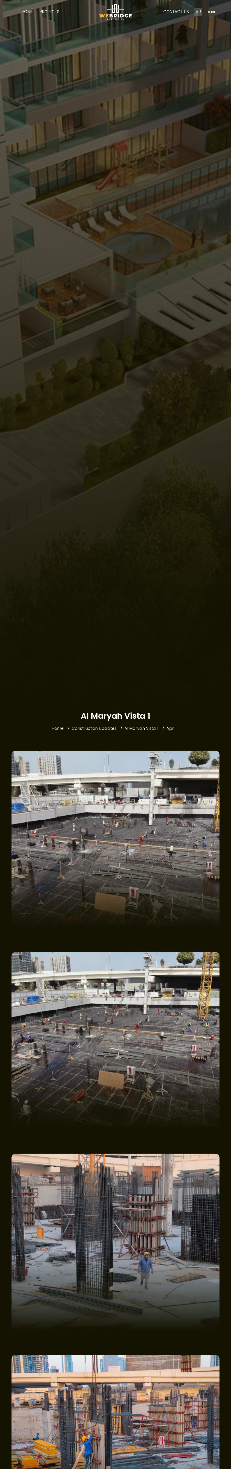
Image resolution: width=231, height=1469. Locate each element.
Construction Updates (94, 728)
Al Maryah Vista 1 (141, 728)
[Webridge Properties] (115, 12)
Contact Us (176, 11)
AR (198, 11)
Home (27, 11)
